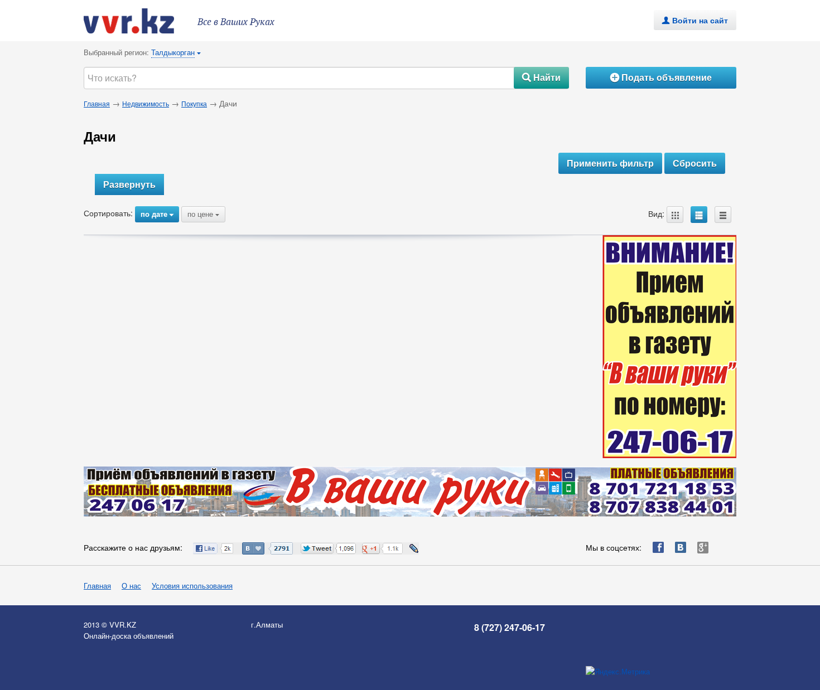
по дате (157, 213)
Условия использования (192, 585)
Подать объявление (661, 77)
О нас (131, 585)
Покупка (194, 103)
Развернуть (129, 184)
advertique (139, 20)
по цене (203, 213)
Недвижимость (145, 103)
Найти (541, 77)
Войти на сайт (695, 20)
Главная (97, 103)
